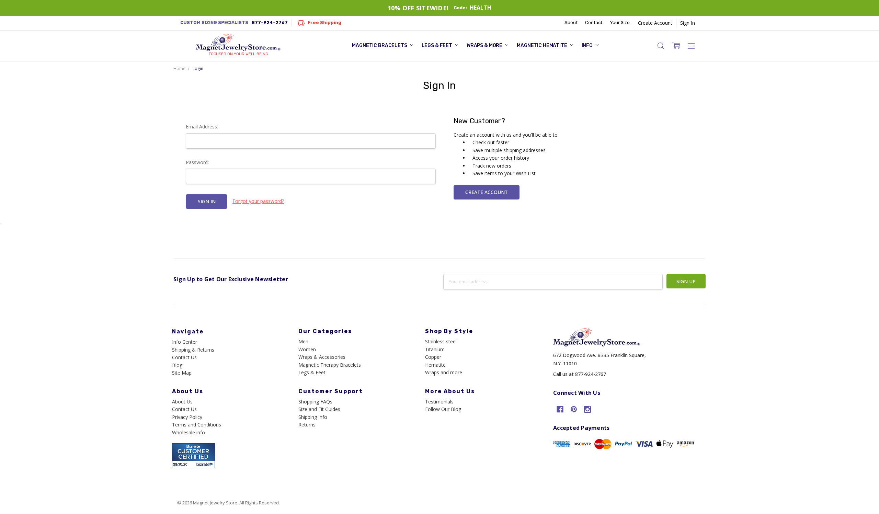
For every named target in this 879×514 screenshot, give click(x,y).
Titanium (435, 349)
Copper (433, 357)
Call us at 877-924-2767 (579, 374)
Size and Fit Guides (319, 409)
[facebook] (560, 409)
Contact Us (184, 357)
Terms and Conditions (196, 424)
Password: (197, 162)
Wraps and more (443, 372)
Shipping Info (312, 417)
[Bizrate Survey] (205, 464)
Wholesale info (188, 432)
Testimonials (439, 401)
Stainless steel (441, 341)
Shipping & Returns (193, 349)
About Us (182, 401)
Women (307, 349)
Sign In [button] (687, 23)
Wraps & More (485, 45)
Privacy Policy (187, 417)
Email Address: (202, 126)
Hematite (435, 365)
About (571, 22)
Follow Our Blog (443, 409)
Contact (593, 22)
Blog (177, 365)
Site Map (182, 372)
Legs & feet (437, 45)
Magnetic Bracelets (380, 45)
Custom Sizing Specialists (234, 22)
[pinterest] (574, 409)
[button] (661, 46)
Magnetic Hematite (542, 45)
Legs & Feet (312, 372)
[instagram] (587, 409)
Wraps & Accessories (321, 357)
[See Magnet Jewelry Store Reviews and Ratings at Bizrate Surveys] (193, 455)
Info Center (184, 342)
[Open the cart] (676, 45)
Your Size (620, 22)
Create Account (655, 23)
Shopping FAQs (315, 401)
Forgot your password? (258, 201)
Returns (307, 424)
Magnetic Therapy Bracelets (329, 365)
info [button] (588, 45)
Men (303, 341)
